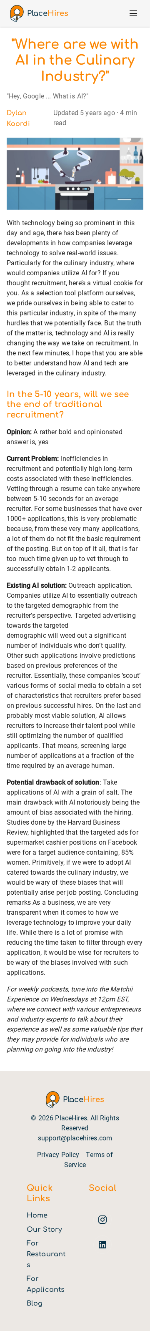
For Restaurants (46, 1254)
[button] (133, 13)
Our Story (44, 1229)
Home (37, 1215)
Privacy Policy (58, 1155)
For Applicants (46, 1284)
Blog (34, 1303)
